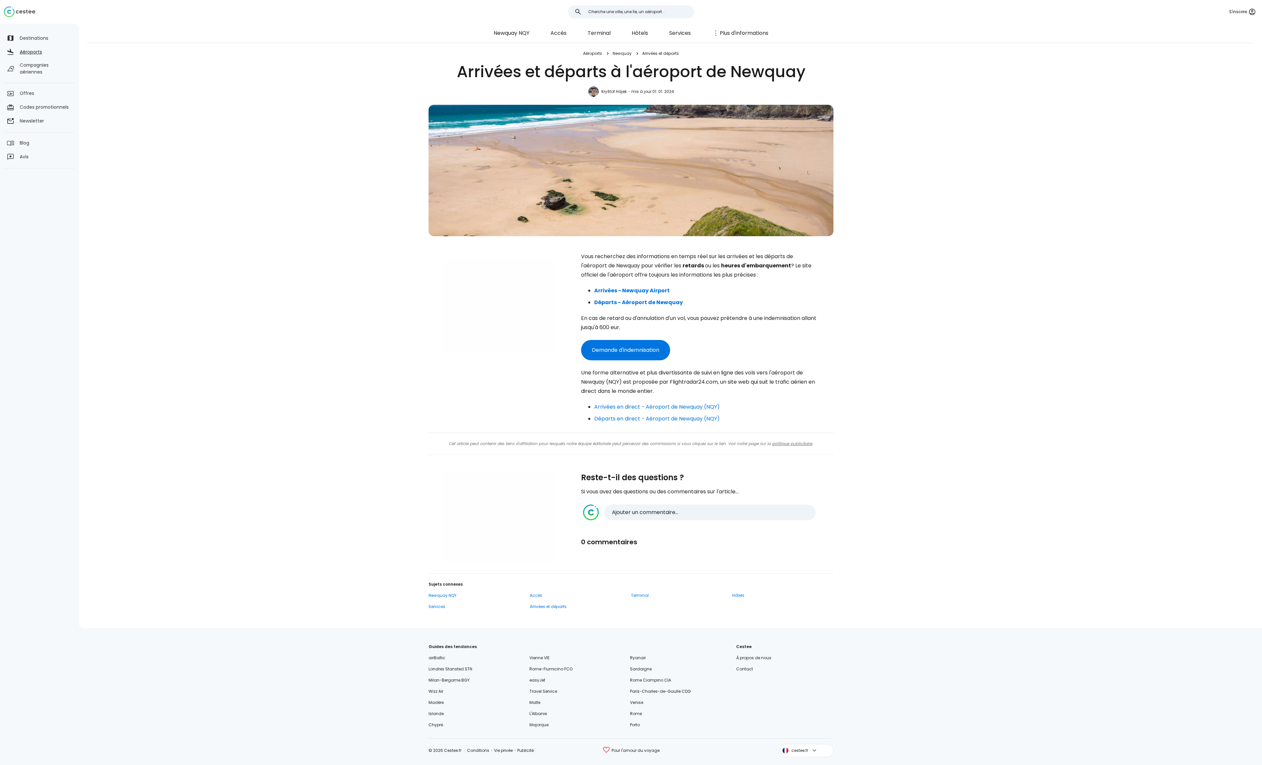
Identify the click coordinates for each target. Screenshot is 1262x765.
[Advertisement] (499, 306)
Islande (436, 713)
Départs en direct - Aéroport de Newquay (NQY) (657, 418)
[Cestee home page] (19, 12)
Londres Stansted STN (450, 669)
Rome (636, 713)
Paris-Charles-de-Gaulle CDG (660, 691)
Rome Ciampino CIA (650, 680)
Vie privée (503, 750)
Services (680, 33)
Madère (436, 702)
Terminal (599, 33)
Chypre (436, 725)
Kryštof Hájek (614, 91)
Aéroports (592, 53)
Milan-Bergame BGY (449, 680)
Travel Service (543, 691)
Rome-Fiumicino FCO (551, 669)
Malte (534, 702)
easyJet (537, 680)
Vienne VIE (539, 658)
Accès (558, 33)
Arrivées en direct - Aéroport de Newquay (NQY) (657, 407)
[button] (699, 512)
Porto (635, 725)
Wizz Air (436, 691)
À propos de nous (753, 658)
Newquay (622, 53)
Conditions (478, 750)
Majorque (539, 725)
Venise (636, 702)
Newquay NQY (511, 33)
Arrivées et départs (660, 53)
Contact (744, 669)
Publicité (525, 750)
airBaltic (437, 658)
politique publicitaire (792, 443)
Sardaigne (641, 669)
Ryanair (638, 658)
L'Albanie (538, 713)
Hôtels (640, 33)
